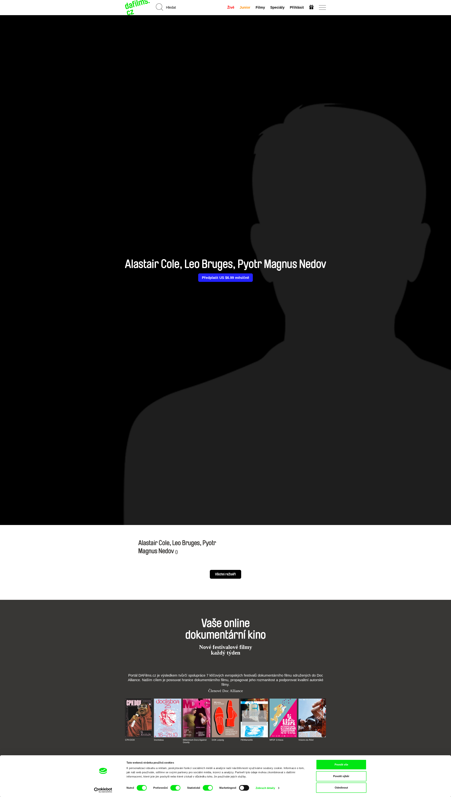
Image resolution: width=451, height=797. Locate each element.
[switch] (175, 788)
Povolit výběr (341, 776)
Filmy (260, 7)
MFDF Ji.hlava (276, 740)
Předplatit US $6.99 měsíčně (225, 278)
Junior (245, 7)
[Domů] (137, 7)
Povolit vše (341, 764)
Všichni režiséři (225, 574)
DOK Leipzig (218, 740)
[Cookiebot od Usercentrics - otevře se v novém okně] (103, 790)
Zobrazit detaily (265, 787)
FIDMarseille (247, 740)
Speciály (277, 7)
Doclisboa (159, 740)
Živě (230, 7)
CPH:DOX (130, 740)
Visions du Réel (306, 740)
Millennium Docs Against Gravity (194, 741)
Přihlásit (297, 7)
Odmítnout (341, 787)
